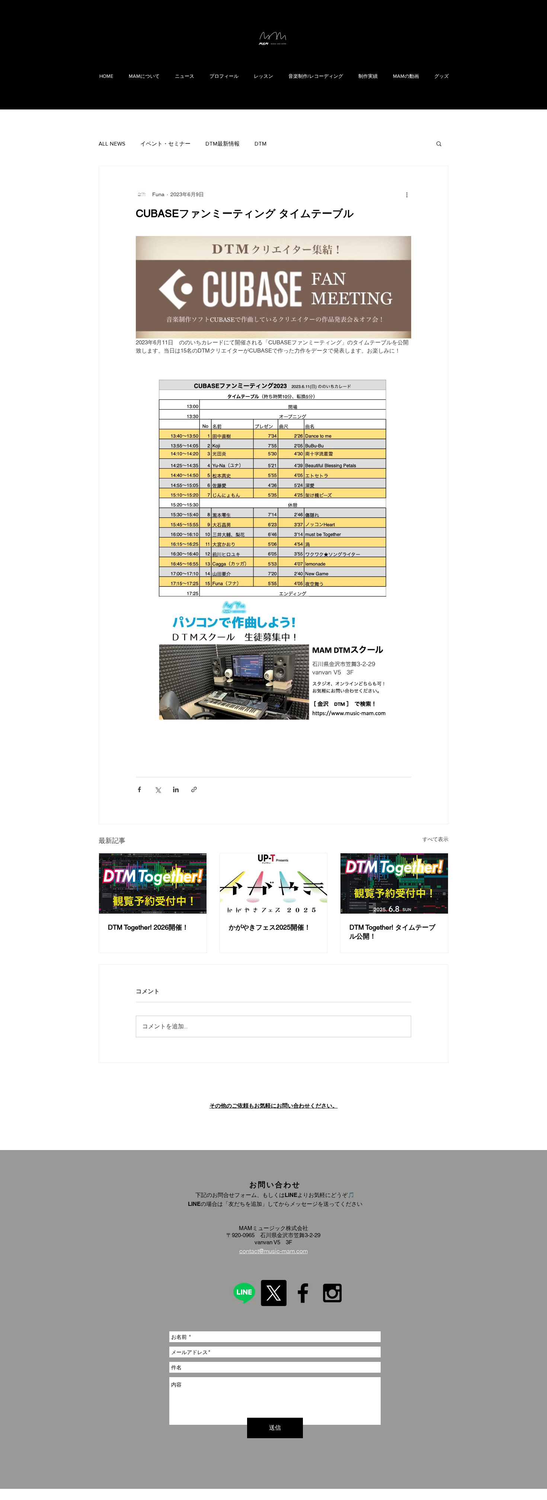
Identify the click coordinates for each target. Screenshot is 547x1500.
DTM (260, 143)
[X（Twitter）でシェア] (157, 789)
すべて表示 (435, 839)
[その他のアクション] (406, 194)
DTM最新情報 (222, 143)
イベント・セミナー (165, 143)
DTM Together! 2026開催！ (148, 927)
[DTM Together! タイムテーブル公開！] (394, 883)
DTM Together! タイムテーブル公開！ (392, 931)
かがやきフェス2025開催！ (270, 927)
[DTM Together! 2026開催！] (153, 883)
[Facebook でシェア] (139, 789)
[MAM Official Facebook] (303, 1293)
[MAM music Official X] (273, 1293)
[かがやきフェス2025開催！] (273, 883)
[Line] (244, 1293)
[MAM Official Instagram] (332, 1293)
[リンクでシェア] (194, 789)
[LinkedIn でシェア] (175, 789)
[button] (438, 143)
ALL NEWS (112, 143)
